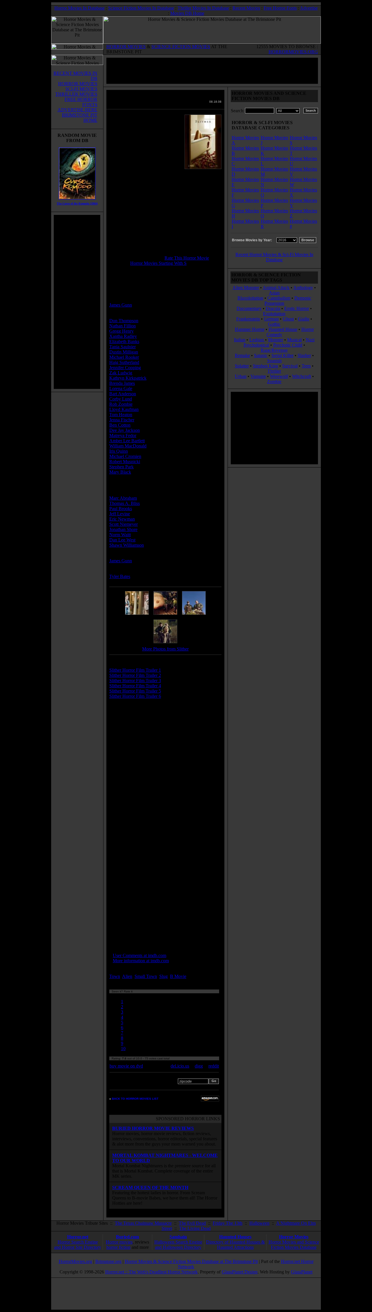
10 (123, 1048)
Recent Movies (246, 8)
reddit (213, 1065)
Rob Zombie (121, 404)
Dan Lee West (122, 539)
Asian (274, 292)
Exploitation (274, 313)
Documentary (249, 308)
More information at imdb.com (141, 960)
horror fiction (118, 1247)
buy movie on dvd (126, 1065)
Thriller (274, 371)
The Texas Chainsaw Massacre (143, 1223)
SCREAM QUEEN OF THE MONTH (150, 1187)
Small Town (146, 976)
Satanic (260, 355)
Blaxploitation (250, 298)
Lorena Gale (120, 388)
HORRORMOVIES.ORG (293, 51)
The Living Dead (195, 1228)
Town (114, 976)
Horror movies (119, 1241)
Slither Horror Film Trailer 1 (135, 670)
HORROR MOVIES (126, 46)
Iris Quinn (118, 451)
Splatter (242, 365)
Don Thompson (123, 320)
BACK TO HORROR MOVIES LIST (135, 1098)
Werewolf (279, 376)
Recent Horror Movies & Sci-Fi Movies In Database (274, 257)
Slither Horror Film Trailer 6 (135, 696)
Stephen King (265, 365)
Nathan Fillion (122, 325)
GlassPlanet (301, 1271)
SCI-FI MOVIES (81, 88)
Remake (242, 355)
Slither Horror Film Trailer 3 (135, 680)
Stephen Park (121, 466)
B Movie (178, 976)
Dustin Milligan (123, 351)
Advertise (309, 8)
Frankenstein (248, 318)
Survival (290, 365)
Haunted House (283, 329)
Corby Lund (120, 398)
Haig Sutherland (124, 362)
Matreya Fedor (122, 435)
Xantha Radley (123, 336)
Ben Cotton (119, 425)
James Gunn (120, 304)
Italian (239, 339)
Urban (240, 376)
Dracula (273, 308)
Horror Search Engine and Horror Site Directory (77, 1244)
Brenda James (122, 383)
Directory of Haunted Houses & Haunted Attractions (235, 1244)
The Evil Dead (192, 1223)
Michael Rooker (124, 357)
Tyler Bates (119, 576)
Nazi (310, 339)
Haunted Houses (235, 1236)
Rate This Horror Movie (186, 257)
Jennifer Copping (125, 367)
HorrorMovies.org (75, 1261)
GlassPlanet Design (239, 1271)
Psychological (256, 345)
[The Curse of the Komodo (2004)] (77, 200)
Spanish (274, 360)
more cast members (131, 482)
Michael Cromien (125, 456)
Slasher (304, 355)
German (271, 318)
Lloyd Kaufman (124, 409)
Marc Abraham (123, 498)
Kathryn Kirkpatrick (127, 378)
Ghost (288, 318)
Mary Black (120, 472)
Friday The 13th (227, 1223)
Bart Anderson (122, 393)
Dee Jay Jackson (124, 430)
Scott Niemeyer (123, 524)
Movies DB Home (187, 13)
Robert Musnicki (124, 461)
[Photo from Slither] (137, 614)
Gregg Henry (121, 331)
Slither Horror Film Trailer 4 (135, 685)
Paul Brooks (120, 508)
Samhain (178, 1236)
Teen (306, 365)
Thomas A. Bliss (124, 503)
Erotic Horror (296, 308)
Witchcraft (301, 376)
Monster (275, 339)
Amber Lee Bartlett (127, 440)
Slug (163, 976)
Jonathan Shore (123, 529)
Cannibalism (278, 298)
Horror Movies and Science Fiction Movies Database (294, 1244)
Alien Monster (246, 287)
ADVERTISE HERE (77, 109)
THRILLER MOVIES (76, 94)
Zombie (274, 381)
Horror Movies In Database (79, 8)
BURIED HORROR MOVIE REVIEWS (153, 1128)
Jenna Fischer (121, 419)
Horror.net (77, 1236)
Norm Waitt (120, 534)
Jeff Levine (119, 513)
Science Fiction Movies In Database (141, 8)
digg (199, 1065)
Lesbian (257, 339)
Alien (127, 976)
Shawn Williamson (126, 545)
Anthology (303, 287)
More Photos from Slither (165, 648)
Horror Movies (293, 1236)
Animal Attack (276, 287)
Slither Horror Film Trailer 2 (135, 675)
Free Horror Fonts (280, 8)
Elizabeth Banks (124, 341)
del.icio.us (180, 1065)
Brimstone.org (108, 1261)
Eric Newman (122, 519)
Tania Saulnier (122, 346)
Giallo (303, 318)
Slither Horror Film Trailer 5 (135, 690)
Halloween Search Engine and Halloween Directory (178, 1244)
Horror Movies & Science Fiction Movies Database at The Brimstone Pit (191, 1261)
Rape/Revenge (274, 350)
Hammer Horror (249, 329)
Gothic (274, 324)
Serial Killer (282, 355)
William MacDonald (127, 445)
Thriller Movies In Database (203, 8)
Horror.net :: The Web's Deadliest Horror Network (151, 1271)
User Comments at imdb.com (139, 955)
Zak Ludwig (120, 372)
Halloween (259, 1223)
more (198, 976)
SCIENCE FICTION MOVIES (180, 46)
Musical (294, 339)
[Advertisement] (77, 302)
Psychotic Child (287, 345)
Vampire (258, 376)
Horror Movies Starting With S (158, 263)
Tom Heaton (120, 414)
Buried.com (127, 1236)
